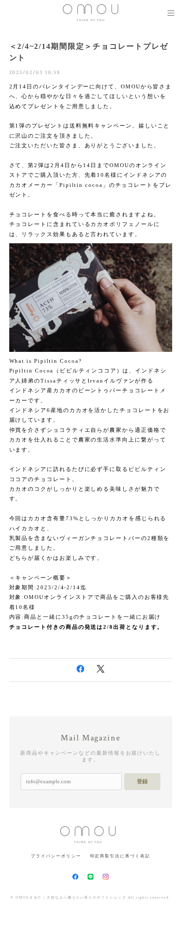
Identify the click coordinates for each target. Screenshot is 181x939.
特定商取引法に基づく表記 (120, 856)
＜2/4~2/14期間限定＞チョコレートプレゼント (88, 52)
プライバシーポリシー (56, 856)
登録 (142, 781)
